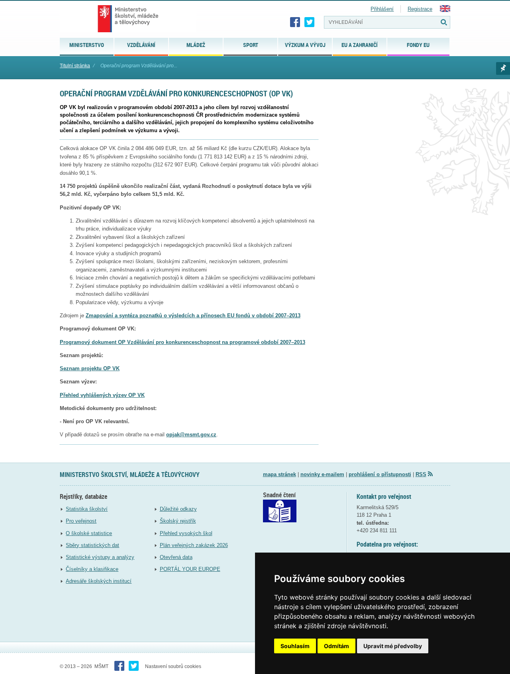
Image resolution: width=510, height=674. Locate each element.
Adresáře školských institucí (98, 581)
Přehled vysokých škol (186, 533)
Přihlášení (382, 9)
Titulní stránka (75, 65)
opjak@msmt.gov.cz (191, 435)
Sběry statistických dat (92, 545)
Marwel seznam (503, 68)
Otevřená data (176, 557)
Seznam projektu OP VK (90, 368)
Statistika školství (87, 509)
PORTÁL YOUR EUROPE (190, 569)
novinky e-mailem (322, 474)
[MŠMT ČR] (128, 18)
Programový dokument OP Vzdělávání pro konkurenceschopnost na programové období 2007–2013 (182, 342)
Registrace (420, 9)
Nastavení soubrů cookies (173, 666)
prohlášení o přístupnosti (380, 474)
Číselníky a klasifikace (92, 569)
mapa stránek (279, 474)
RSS (421, 474)
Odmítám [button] (336, 646)
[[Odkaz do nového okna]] (279, 521)
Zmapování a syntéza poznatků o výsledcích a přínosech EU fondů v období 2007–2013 (193, 315)
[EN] (445, 10)
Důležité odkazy (178, 509)
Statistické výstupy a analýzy (100, 557)
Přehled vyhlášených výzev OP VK (102, 395)
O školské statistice (89, 533)
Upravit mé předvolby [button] (392, 646)
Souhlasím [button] (295, 646)
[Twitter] (309, 22)
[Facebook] (295, 22)
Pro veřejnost (81, 521)
